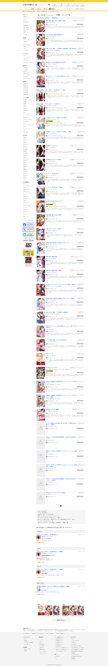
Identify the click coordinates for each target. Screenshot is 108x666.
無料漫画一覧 (25, 85)
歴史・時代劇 (25, 121)
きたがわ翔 (25, 153)
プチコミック (25, 187)
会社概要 (73, 658)
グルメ (24, 130)
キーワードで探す (26, 74)
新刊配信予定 (42, 644)
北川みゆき (25, 155)
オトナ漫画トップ (26, 34)
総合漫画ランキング (59, 638)
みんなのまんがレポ (26, 78)
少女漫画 (24, 101)
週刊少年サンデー (26, 211)
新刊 (77, 8)
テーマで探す (25, 69)
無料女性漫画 (25, 87)
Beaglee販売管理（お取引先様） (77, 651)
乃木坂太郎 (25, 171)
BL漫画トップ (25, 32)
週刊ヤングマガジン (26, 189)
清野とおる (25, 164)
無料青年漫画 (25, 90)
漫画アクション (26, 216)
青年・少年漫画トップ (27, 29)
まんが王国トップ (27, 633)
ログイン (24, 48)
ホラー (24, 126)
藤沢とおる (25, 175)
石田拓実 (24, 142)
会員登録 (24, 46)
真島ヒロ (24, 177)
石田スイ (24, 140)
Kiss (24, 194)
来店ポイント (83, 8)
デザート (24, 214)
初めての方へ (25, 60)
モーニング (25, 207)
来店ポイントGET (26, 39)
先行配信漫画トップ (26, 25)
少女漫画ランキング (59, 642)
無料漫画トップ (26, 16)
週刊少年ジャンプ (26, 191)
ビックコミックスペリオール (28, 220)
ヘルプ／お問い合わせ (27, 57)
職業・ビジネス (26, 117)
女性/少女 (39, 8)
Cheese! (24, 200)
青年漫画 (24, 103)
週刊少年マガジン (26, 196)
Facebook (58, 656)
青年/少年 (45, 8)
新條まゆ (24, 162)
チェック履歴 (25, 50)
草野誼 (24, 157)
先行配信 (32, 8)
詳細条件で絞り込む (61, 620)
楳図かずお (25, 146)
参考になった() (41, 542)
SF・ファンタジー (26, 128)
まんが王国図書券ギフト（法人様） (78, 649)
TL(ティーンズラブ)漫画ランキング (62, 647)
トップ (26, 8)
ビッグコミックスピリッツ (27, 193)
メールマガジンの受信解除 (28, 642)
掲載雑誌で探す (26, 73)
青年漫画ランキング (59, 644)
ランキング (72, 8)
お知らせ (24, 55)
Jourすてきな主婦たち (27, 205)
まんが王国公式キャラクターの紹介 (78, 647)
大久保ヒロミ (25, 148)
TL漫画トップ (25, 31)
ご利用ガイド (74, 642)
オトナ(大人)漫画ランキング (61, 651)
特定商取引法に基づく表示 (76, 656)
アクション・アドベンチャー (28, 124)
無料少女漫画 (25, 89)
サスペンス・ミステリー (27, 119)
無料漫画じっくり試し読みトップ (38, 633)
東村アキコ (25, 173)
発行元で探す (25, 76)
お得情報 (25, 650)
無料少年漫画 (25, 92)
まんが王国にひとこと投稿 (27, 62)
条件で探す (25, 67)
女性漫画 (24, 99)
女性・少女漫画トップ (27, 27)
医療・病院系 (25, 132)
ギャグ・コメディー (26, 115)
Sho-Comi (25, 209)
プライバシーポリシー (75, 654)
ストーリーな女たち (26, 185)
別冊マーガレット (26, 202)
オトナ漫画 (25, 110)
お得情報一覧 (25, 41)
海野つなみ (25, 144)
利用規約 (73, 652)
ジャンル (66, 8)
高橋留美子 (25, 169)
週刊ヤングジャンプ (26, 198)
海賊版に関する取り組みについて (28, 249)
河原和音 (24, 151)
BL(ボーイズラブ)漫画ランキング (61, 649)
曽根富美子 (25, 166)
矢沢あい (24, 178)
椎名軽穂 (24, 160)
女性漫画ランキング (59, 640)
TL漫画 (24, 106)
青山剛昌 (24, 137)
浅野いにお (25, 139)
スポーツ (24, 123)
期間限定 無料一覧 (26, 94)
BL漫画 (24, 108)
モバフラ (24, 218)
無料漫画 (53, 8)
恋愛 (24, 112)
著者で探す (25, 71)
